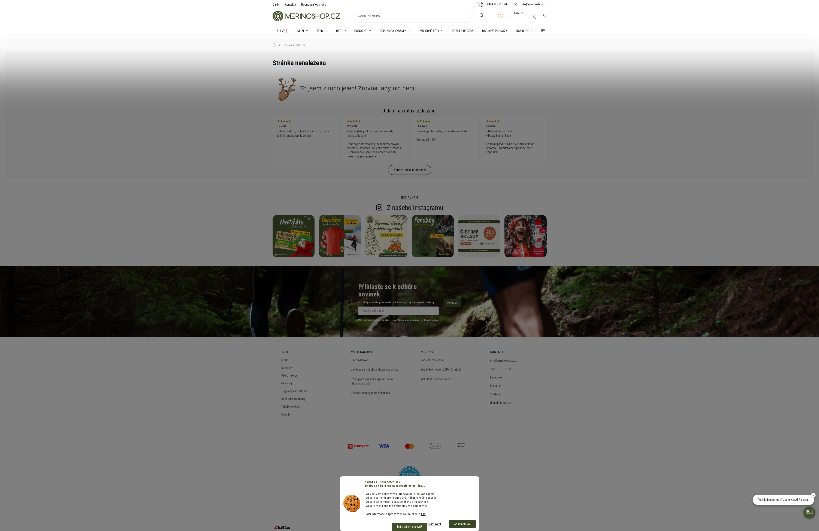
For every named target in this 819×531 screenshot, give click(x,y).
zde (423, 514)
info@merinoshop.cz (503, 360)
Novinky (286, 414)
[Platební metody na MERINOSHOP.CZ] (358, 445)
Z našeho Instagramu (415, 207)
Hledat (484, 15)
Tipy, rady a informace (294, 391)
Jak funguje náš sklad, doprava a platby (374, 369)
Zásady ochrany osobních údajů (370, 393)
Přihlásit (452, 303)
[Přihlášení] (534, 17)
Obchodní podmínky (293, 399)
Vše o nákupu (289, 375)
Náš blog (286, 383)
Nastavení (434, 524)
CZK (516, 12)
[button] (809, 513)
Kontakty (290, 4)
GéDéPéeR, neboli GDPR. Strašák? (441, 369)
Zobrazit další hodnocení (410, 170)
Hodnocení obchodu (313, 4)
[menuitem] (283, 31)
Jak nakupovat (359, 360)
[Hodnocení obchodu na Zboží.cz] (282, 527)
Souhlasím (464, 524)
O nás (276, 4)
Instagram (496, 385)
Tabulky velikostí (291, 406)
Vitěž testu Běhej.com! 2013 (437, 379)
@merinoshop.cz (500, 402)
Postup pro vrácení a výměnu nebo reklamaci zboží (372, 381)
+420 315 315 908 (501, 369)
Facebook (496, 377)
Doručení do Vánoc (432, 360)
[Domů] (275, 45)
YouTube (495, 394)
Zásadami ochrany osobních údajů (417, 320)
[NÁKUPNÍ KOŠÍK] (544, 16)
